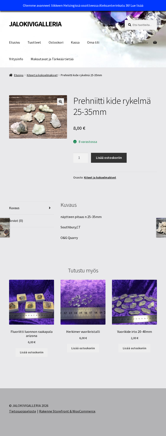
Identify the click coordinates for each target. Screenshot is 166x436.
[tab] (31, 208)
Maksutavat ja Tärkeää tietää (52, 59)
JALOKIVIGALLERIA (35, 24)
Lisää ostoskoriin (109, 157)
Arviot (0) (16, 220)
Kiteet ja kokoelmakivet (42, 75)
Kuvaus (14, 208)
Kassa (75, 42)
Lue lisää (137, 5)
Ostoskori (56, 42)
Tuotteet (34, 42)
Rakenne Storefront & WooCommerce (67, 411)
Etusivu (14, 42)
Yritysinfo (16, 59)
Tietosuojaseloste (22, 411)
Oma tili (93, 42)
